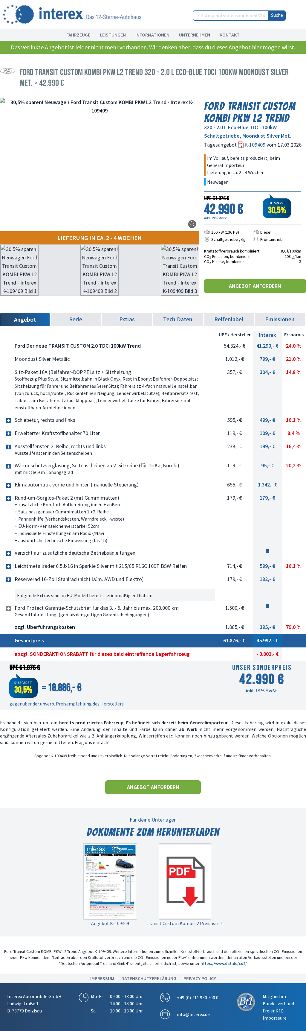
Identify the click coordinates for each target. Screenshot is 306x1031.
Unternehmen (194, 35)
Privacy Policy (199, 978)
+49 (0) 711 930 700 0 (197, 997)
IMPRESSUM (102, 978)
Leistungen (113, 35)
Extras (127, 319)
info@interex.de (193, 1014)
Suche (277, 15)
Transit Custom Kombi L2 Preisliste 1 (185, 923)
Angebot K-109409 (110, 923)
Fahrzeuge (78, 35)
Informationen (152, 35)
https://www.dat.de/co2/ (224, 963)
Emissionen (280, 319)
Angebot (25, 319)
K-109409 (255, 144)
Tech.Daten (177, 319)
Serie (75, 319)
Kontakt (230, 35)
